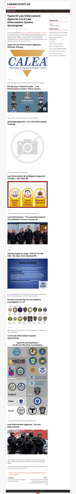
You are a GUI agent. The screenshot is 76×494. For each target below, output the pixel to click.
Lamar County (35, 491)
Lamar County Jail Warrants (56, 46)
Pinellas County (42, 491)
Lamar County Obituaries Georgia (58, 35)
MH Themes (28, 491)
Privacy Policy (11, 11)
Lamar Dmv (52, 41)
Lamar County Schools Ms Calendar (58, 32)
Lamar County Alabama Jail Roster (58, 48)
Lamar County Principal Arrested (57, 55)
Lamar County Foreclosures (56, 43)
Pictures (24, 29)
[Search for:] (59, 16)
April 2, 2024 (12, 29)
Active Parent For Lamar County (57, 51)
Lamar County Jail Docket (55, 53)
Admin (18, 29)
